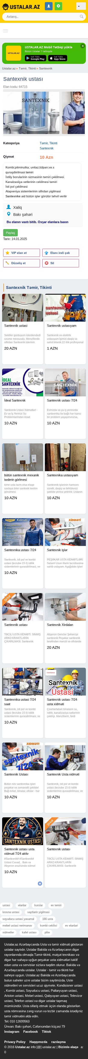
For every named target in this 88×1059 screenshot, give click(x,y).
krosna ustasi (11, 912)
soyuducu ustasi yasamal (18, 919)
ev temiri (56, 905)
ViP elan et (19, 252)
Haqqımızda (38, 1042)
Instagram (11, 1031)
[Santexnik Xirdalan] (65, 598)
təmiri (29, 172)
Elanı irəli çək (60, 252)
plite (47, 932)
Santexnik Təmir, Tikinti (29, 287)
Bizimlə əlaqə (68, 1047)
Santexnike (13, 196)
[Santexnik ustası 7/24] (65, 374)
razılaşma (58, 1042)
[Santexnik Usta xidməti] (65, 748)
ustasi (6, 905)
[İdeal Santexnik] (22, 374)
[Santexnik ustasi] (22, 299)
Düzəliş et (18, 263)
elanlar (22, 905)
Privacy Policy (14, 1042)
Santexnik (45, 68)
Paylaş (10, 232)
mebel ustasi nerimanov (17, 925)
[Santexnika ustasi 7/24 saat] (22, 673)
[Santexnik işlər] (65, 523)
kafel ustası (29, 932)
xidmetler (8, 932)
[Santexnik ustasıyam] (65, 299)
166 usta (47, 919)
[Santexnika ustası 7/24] (22, 523)
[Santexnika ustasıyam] (65, 448)
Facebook (30, 1031)
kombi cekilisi (48, 925)
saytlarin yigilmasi (38, 912)
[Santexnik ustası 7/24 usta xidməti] (65, 673)
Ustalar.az (9, 68)
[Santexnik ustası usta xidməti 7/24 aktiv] (22, 822)
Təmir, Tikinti (27, 68)
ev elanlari (71, 925)
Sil (52, 263)
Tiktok (46, 1031)
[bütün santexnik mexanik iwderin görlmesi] (22, 448)
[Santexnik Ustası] (22, 748)
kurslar (38, 905)
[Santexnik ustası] (22, 598)
